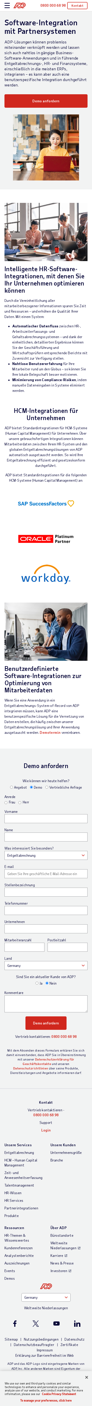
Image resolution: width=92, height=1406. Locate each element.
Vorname (11, 811)
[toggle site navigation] (7, 5)
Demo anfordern (46, 101)
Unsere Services (18, 1145)
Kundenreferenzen (18, 1248)
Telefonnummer (16, 903)
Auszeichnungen (17, 1263)
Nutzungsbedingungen (41, 1339)
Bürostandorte (61, 1235)
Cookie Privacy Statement (59, 1394)
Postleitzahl (57, 940)
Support (46, 1122)
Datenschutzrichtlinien (30, 1068)
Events (9, 1271)
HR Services (13, 1200)
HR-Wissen (13, 1193)
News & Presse (62, 1263)
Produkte (11, 1215)
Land (8, 958)
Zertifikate (69, 1344)
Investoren (58, 1271)
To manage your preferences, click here (46, 1400)
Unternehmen (14, 922)
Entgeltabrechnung (19, 1152)
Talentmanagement (19, 1185)
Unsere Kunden (63, 1145)
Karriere (56, 1255)
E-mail (9, 867)
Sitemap (11, 1339)
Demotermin (50, 732)
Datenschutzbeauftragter (34, 1344)
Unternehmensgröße (66, 1152)
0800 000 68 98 (64, 1036)
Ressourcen (14, 1228)
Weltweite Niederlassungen (63, 1245)
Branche (56, 1160)
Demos (9, 1278)
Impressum (45, 1350)
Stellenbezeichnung (19, 885)
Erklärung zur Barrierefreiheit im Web (44, 1355)
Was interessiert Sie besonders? (29, 848)
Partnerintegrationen (21, 1208)
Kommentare (13, 993)
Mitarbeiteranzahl (18, 940)
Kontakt (77, 5)
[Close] (87, 1377)
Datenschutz (74, 1339)
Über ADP (58, 1228)
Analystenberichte (19, 1255)
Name (8, 830)
